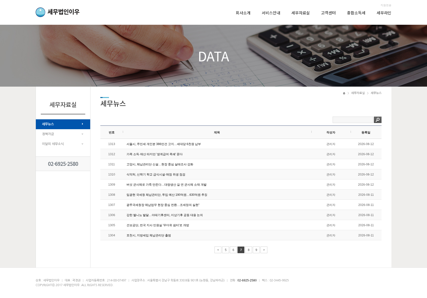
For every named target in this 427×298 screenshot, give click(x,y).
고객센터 (328, 13)
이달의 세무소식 (53, 144)
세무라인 (384, 13)
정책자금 (48, 134)
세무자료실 (300, 13)
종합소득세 (356, 13)
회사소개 (243, 13)
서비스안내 (271, 13)
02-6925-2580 (63, 163)
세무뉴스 (48, 124)
